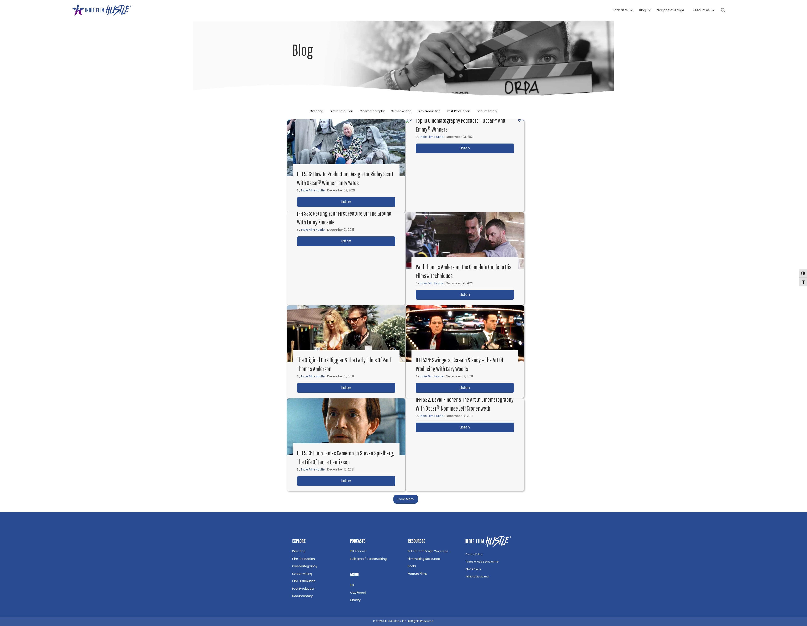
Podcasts (620, 10)
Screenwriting (401, 111)
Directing (316, 111)
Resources (701, 10)
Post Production (458, 111)
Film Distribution (341, 111)
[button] (631, 10)
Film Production (429, 111)
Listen (368, 201)
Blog (642, 10)
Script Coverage (670, 10)
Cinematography (372, 111)
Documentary (487, 111)
